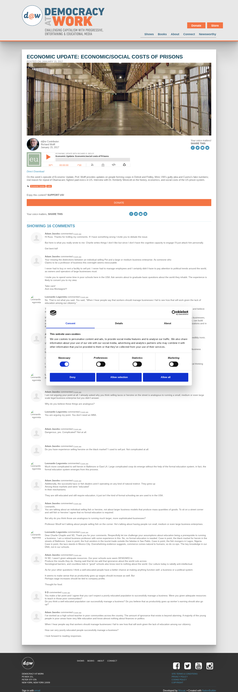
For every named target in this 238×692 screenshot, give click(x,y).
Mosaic (182, 690)
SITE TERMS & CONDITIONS (185, 674)
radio (49, 186)
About (175, 34)
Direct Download (35, 171)
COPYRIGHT (177, 682)
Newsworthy (207, 34)
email (37, 690)
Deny (72, 377)
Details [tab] (119, 323)
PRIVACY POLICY (180, 677)
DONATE (119, 202)
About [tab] (167, 323)
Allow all (165, 377)
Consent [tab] (70, 323)
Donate (196, 25)
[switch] (100, 364)
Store (215, 25)
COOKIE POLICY (179, 680)
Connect (189, 34)
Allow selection (119, 377)
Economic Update (38, 186)
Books (162, 34)
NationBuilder (209, 690)
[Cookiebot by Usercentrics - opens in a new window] (174, 312)
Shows (149, 34)
